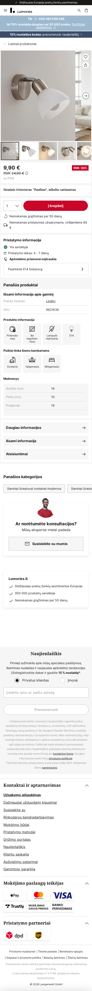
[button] (10, 151)
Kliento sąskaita (16, 854)
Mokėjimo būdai (16, 824)
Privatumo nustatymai (22, 951)
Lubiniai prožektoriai (22, 44)
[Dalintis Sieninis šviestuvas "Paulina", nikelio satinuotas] (85, 65)
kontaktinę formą (63, 753)
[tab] (46, 827)
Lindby (51, 301)
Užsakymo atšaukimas (22, 795)
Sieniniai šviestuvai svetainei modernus (34, 488)
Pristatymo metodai (19, 832)
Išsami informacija (21, 441)
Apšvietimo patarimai (20, 861)
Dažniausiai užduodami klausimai (30, 802)
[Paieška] (79, 10)
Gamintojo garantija (19, 869)
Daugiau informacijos (23, 427)
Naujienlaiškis (14, 846)
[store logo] (23, 10)
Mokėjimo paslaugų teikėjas (33, 883)
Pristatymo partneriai (26, 923)
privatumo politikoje (60, 758)
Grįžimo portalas (17, 839)
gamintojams (49, 767)
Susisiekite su (14, 810)
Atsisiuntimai (17, 454)
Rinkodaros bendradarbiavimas (28, 817)
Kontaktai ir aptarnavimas (32, 785)
